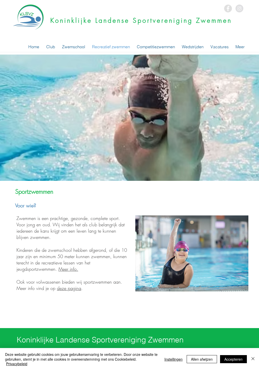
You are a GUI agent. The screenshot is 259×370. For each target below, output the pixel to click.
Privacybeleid (16, 363)
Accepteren (233, 359)
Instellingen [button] (173, 359)
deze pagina (69, 288)
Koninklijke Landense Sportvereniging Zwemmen (141, 20)
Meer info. (68, 269)
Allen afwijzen (202, 359)
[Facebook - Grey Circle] (228, 8)
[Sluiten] (253, 359)
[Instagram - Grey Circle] (239, 8)
